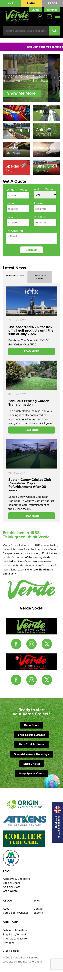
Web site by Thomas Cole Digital (22, 962)
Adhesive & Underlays (16, 879)
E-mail (10, 217)
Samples (51, 10)
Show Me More (34, 93)
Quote (35, 10)
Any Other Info (15, 231)
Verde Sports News (15, 275)
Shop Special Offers (31, 773)
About (6, 909)
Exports (38, 913)
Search (54, 31)
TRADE (52, 3)
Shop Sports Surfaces (31, 735)
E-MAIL (31, 3)
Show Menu (57, 16)
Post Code (40, 217)
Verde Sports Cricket (15, 913)
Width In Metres (43, 189)
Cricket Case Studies (40, 277)
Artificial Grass (11, 887)
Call (10, 3)
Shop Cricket (31, 764)
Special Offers (11, 883)
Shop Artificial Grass (31, 744)
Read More (31, 351)
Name (10, 203)
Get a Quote (31, 725)
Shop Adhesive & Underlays (31, 754)
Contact (38, 909)
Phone (38, 203)
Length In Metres (17, 190)
